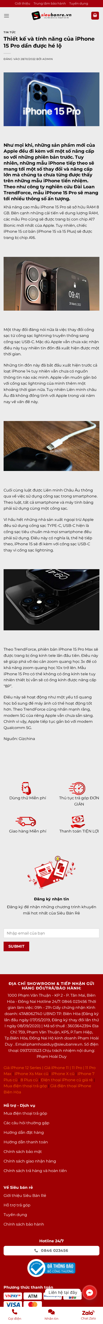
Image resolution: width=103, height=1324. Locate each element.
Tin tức (10, 32)
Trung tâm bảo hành (50, 3)
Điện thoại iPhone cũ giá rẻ (67, 1080)
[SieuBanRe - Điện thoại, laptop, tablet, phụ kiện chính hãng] (51, 15)
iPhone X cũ (63, 1073)
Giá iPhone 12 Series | (23, 1067)
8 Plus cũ (29, 1080)
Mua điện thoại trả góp (25, 1086)
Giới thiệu (22, 3)
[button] (6, 16)
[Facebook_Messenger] (89, 1292)
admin (47, 59)
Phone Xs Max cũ (32, 1073)
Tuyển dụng (78, 3)
